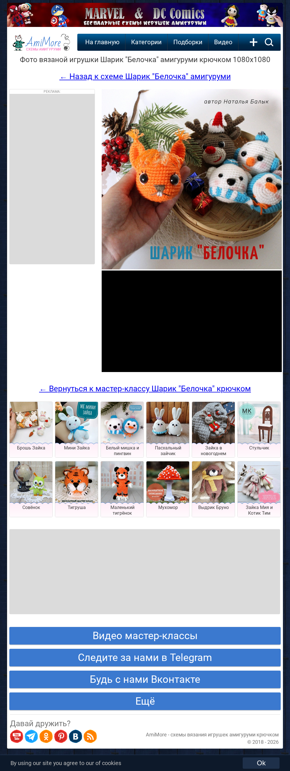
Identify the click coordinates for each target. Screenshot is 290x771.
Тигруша (77, 507)
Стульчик (259, 448)
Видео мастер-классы (145, 636)
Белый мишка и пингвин (122, 450)
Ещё (145, 701)
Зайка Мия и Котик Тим (259, 510)
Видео (223, 42)
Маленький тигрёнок (122, 510)
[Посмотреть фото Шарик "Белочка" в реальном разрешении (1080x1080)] (192, 268)
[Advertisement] (52, 179)
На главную (102, 42)
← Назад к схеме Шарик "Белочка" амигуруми (145, 76)
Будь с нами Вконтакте (145, 679)
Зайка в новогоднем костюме (213, 453)
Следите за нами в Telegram (145, 658)
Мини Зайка (77, 448)
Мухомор (168, 507)
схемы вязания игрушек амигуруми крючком (224, 735)
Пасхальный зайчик (168, 450)
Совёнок (31, 507)
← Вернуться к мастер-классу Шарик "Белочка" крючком (145, 388)
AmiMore (43, 46)
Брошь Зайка (31, 448)
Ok (261, 763)
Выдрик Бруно (213, 507)
